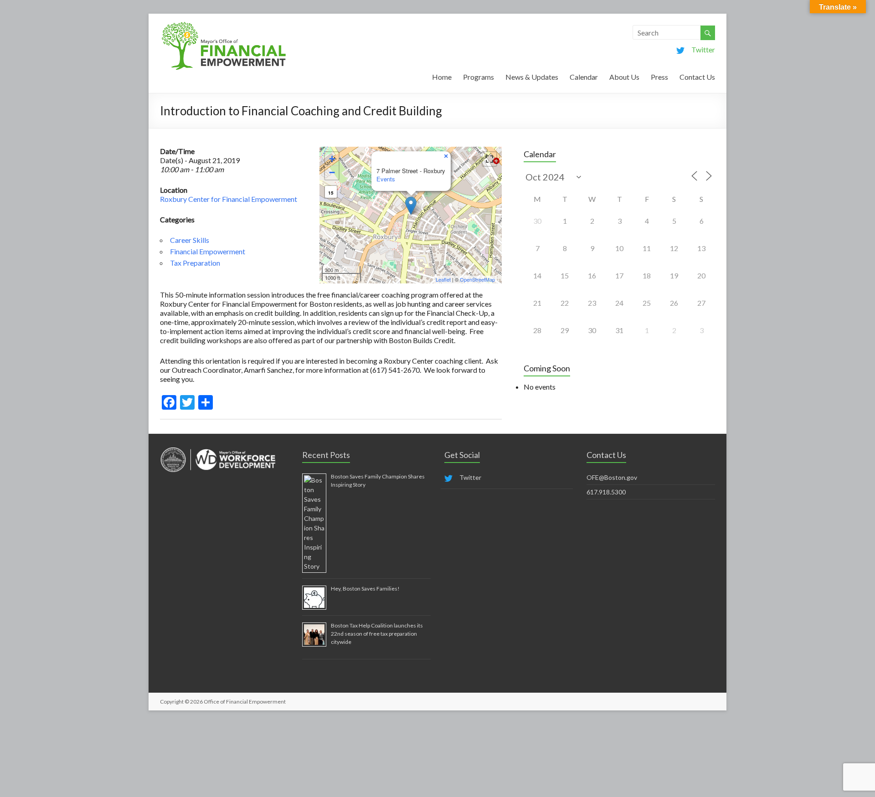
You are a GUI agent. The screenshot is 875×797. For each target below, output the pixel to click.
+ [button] (332, 159)
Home (442, 76)
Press (659, 76)
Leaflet (443, 279)
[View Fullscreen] (489, 159)
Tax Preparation (195, 262)
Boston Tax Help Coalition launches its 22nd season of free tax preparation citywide (377, 633)
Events (385, 179)
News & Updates (531, 76)
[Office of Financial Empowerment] (224, 25)
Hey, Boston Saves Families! (365, 588)
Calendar (584, 76)
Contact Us (697, 76)
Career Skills (189, 240)
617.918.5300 (606, 492)
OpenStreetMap (477, 279)
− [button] (332, 172)
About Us (624, 76)
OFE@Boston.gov (612, 477)
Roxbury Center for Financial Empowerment (228, 199)
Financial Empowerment (207, 251)
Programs (478, 76)
